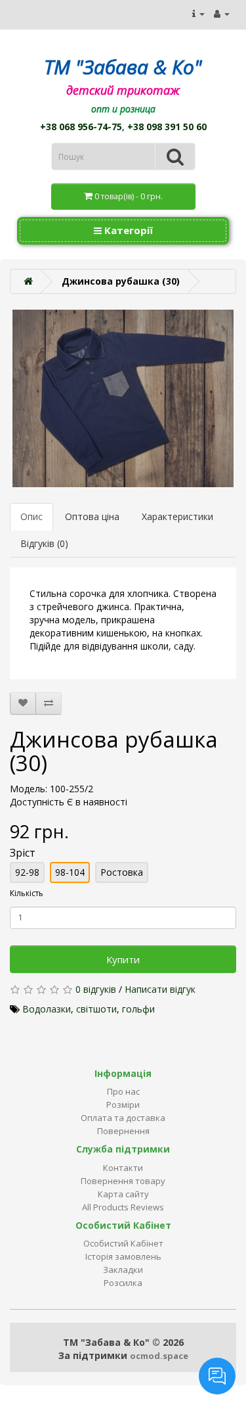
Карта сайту (123, 1194)
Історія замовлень (123, 1256)
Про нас (123, 1091)
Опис (31, 516)
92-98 (27, 872)
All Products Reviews (123, 1207)
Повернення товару (123, 1181)
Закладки (123, 1269)
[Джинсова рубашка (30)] (123, 398)
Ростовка (121, 872)
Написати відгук (160, 989)
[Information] (198, 13)
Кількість (26, 893)
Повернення (123, 1131)
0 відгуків (95, 989)
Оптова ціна (92, 516)
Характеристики (177, 516)
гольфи (138, 1009)
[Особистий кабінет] (222, 13)
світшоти (96, 1009)
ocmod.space (159, 1356)
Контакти (123, 1168)
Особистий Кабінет (123, 1243)
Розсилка (123, 1283)
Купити (123, 959)
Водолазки (46, 1009)
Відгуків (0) (44, 543)
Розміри (123, 1104)
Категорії (127, 230)
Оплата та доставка (123, 1118)
